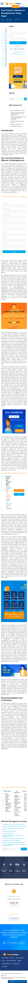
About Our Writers (11, 960)
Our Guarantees (20, 958)
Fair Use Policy (4, 978)
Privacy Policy (15, 977)
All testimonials (14, 918)
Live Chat (19, 426)
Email (10, 30)
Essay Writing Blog (6, 963)
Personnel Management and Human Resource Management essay (14, 845)
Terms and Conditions (6, 977)
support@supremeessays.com (14, 420)
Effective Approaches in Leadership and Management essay (13, 836)
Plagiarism (4, 966)
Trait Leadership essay (8, 833)
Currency (4, 243)
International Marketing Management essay (14, 838)
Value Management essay (9, 831)
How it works (5, 958)
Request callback (14, 416)
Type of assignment (6, 209)
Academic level (5, 220)
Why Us (3, 960)
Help (19, 494)
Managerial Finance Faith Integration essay (13, 824)
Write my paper (19, 490)
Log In (18, 42)
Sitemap (10, 978)
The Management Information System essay (14, 842)
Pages (3, 226)
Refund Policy (22, 977)
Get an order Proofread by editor (21, 596)
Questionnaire (12, 896)
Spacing (4, 237)
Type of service (5, 203)
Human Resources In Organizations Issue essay (15, 826)
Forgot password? (18, 52)
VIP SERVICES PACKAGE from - (14, 615)
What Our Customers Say (14, 884)
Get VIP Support (21, 606)
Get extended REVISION (7, 596)
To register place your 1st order (18, 54)
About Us (12, 958)
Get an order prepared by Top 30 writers (7, 606)
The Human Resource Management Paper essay (13, 828)
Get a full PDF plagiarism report (14, 606)
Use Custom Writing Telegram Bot (15, 943)
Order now (15, 6)
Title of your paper (6, 214)
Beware (19, 960)
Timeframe (4, 231)
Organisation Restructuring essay (11, 840)
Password (11, 36)
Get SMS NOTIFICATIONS (14, 596)
